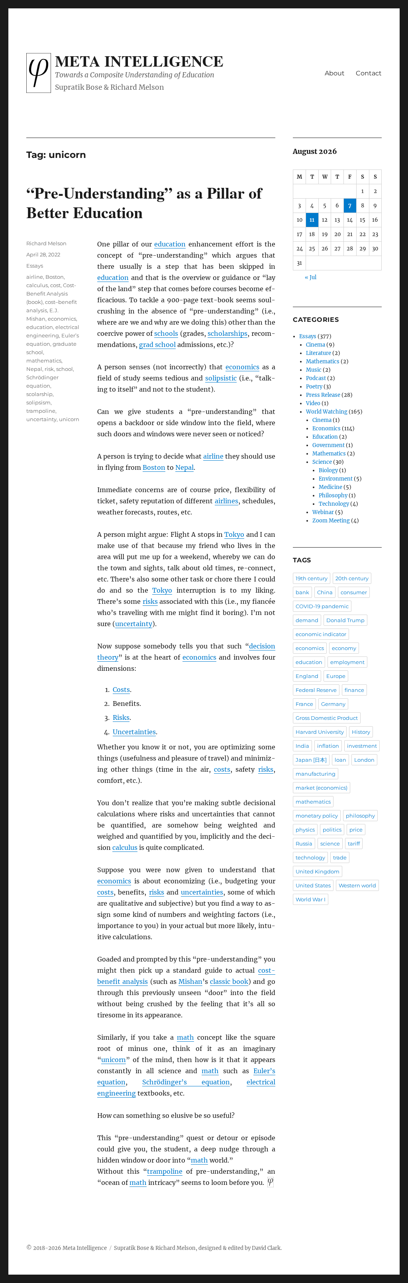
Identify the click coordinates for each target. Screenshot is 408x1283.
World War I (311, 899)
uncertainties (202, 892)
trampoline (164, 1171)
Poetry (314, 386)
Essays (34, 265)
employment (347, 662)
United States (313, 885)
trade (340, 857)
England (307, 676)
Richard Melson (46, 243)
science (330, 843)
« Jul (310, 277)
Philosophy (333, 495)
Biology (328, 470)
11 (312, 220)
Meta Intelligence (139, 60)
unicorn (113, 1060)
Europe (335, 676)
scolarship (39, 394)
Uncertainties (134, 732)
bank (302, 592)
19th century (312, 578)
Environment (336, 478)
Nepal (184, 467)
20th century (352, 578)
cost (55, 285)
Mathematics (322, 361)
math (185, 1037)
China (325, 592)
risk (49, 369)
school (64, 369)
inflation (328, 746)
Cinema (315, 344)
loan (340, 760)
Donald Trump (345, 620)
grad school (157, 345)
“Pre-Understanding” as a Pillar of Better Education (144, 202)
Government (328, 445)
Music (314, 370)
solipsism (38, 402)
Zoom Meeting (331, 520)
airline (213, 456)
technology (310, 857)
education (170, 244)
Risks (121, 717)
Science (322, 462)
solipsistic (221, 378)
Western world (357, 885)
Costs (121, 690)
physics (305, 829)
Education (325, 437)
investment (362, 746)
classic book (229, 981)
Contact (369, 73)
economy (344, 648)
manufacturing (315, 774)
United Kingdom (317, 871)
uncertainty (133, 624)
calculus (124, 847)
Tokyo (234, 534)
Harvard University (320, 732)
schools (166, 333)
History (361, 732)
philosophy (360, 815)
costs (222, 769)
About (335, 73)
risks (150, 601)
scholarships (227, 333)
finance (354, 690)
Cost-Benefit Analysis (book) (51, 293)
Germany (333, 704)
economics (242, 367)
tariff (354, 843)
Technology (334, 504)
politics (332, 829)
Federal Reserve (316, 690)
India (302, 746)
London (364, 760)
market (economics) (321, 787)
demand (307, 620)
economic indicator (321, 634)
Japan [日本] (311, 760)
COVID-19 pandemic (322, 606)
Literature (318, 353)
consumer (354, 592)
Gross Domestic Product (327, 718)
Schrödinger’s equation (186, 1082)
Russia (304, 843)
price (356, 829)
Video (313, 403)
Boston (154, 467)
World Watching (326, 411)
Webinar (323, 512)
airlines (226, 501)
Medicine (330, 487)
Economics (326, 428)
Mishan (190, 981)
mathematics (43, 360)
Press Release (323, 395)
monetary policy (317, 815)
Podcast (316, 378)
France (304, 704)
